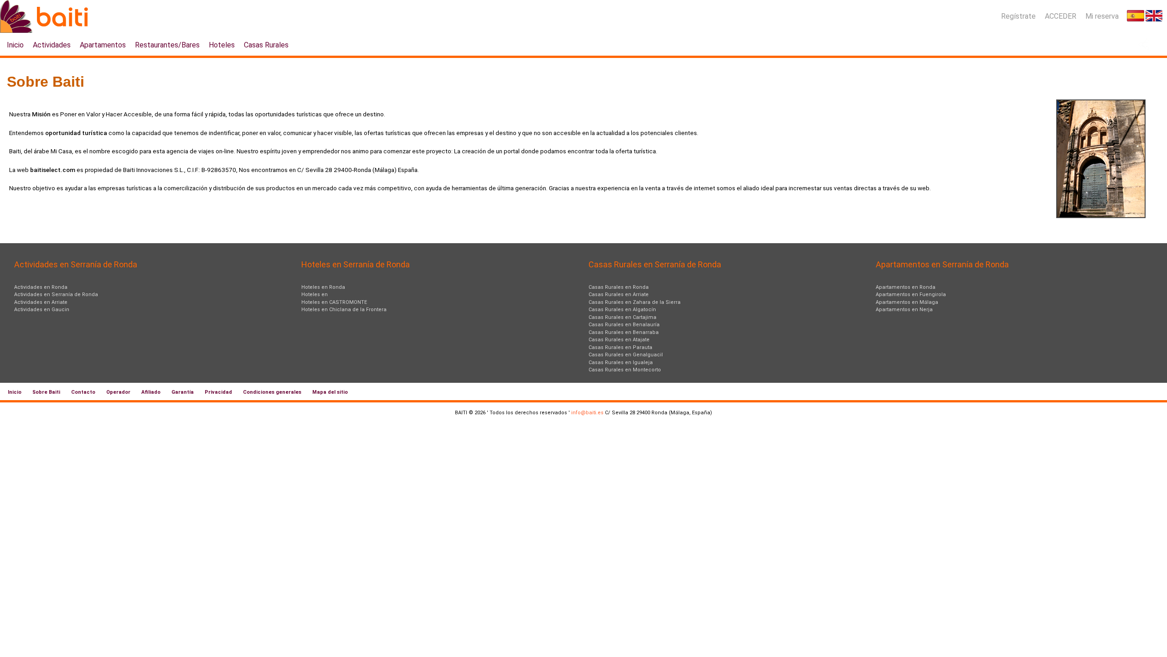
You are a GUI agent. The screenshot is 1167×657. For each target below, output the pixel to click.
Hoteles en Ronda (323, 287)
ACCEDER (1060, 16)
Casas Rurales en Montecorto (625, 370)
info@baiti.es (587, 413)
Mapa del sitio (330, 392)
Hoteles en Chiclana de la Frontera (344, 310)
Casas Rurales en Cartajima (622, 317)
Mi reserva (1102, 16)
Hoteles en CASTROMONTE (334, 302)
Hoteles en (314, 294)
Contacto (83, 392)
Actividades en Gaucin (41, 310)
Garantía (182, 392)
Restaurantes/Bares (167, 45)
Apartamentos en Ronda (905, 287)
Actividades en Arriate (40, 302)
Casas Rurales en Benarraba (624, 332)
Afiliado (150, 392)
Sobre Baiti (46, 392)
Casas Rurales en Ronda (619, 287)
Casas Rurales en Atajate (619, 340)
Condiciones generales (272, 392)
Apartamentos (103, 45)
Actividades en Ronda (40, 287)
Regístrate (1018, 16)
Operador (118, 392)
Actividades (52, 45)
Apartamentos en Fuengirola (911, 294)
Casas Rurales (266, 45)
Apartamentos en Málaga (907, 302)
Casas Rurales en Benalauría (624, 325)
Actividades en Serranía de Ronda (56, 294)
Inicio (15, 45)
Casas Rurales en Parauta (620, 347)
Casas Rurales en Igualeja (621, 362)
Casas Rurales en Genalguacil (626, 355)
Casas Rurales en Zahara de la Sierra (635, 302)
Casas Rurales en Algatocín (622, 310)
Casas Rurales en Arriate (619, 294)
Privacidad (218, 392)
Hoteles (222, 45)
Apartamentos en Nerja (904, 310)
